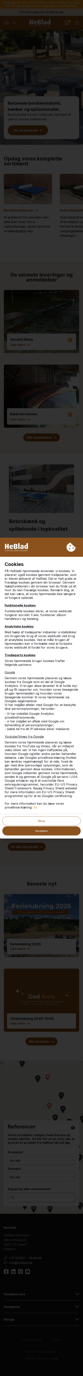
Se (35, 807)
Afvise (41, 820)
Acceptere (41, 830)
